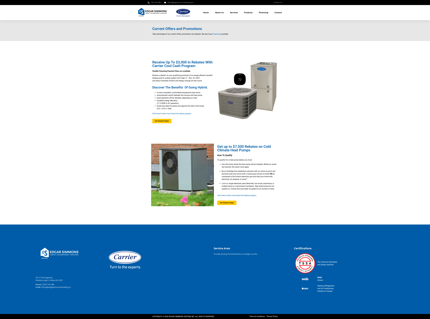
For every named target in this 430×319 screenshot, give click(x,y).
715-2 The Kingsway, (44, 277)
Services (234, 13)
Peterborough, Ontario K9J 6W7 (49, 280)
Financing (263, 13)
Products (248, 13)
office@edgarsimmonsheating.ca (56, 287)
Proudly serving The (222, 254)
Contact (278, 13)
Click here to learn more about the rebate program (171, 113)
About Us (219, 13)
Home (206, 13)
